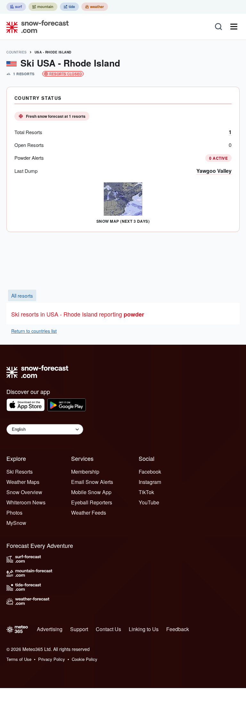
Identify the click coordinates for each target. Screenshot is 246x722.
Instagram (150, 481)
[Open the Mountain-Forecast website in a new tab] (43, 7)
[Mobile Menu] (234, 26)
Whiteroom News (25, 502)
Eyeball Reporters (91, 502)
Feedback (177, 629)
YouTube (149, 502)
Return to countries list (34, 331)
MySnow (16, 522)
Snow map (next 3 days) (123, 221)
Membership (85, 471)
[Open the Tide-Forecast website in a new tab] (69, 7)
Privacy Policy (51, 659)
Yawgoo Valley (214, 170)
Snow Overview (24, 492)
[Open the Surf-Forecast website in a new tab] (16, 7)
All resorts (22, 295)
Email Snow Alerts (92, 481)
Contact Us (108, 629)
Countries (16, 52)
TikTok (146, 492)
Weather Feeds (88, 512)
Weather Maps (22, 481)
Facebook (150, 471)
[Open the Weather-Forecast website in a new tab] (94, 7)
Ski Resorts (19, 471)
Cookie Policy (84, 659)
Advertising (49, 629)
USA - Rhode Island (53, 52)
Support (79, 629)
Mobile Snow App (91, 492)
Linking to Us (144, 629)
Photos (14, 512)
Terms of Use (18, 659)
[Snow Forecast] (35, 26)
